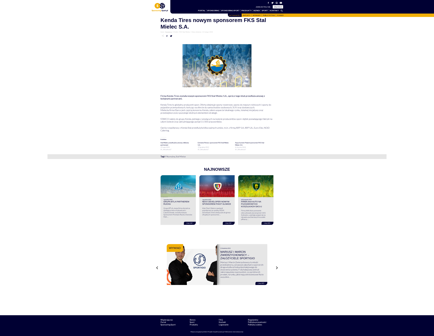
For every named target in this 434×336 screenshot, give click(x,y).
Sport (265, 10)
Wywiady (257, 15)
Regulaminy (253, 319)
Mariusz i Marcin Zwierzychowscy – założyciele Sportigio (237, 255)
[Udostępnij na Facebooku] (167, 36)
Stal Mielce (181, 156)
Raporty (246, 15)
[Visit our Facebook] (268, 3)
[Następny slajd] (277, 268)
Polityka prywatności (257, 322)
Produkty (246, 10)
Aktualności (235, 15)
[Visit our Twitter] (272, 3)
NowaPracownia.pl (218, 332)
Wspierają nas (166, 319)
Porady (280, 15)
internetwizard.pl (238, 332)
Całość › (189, 223)
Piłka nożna (170, 156)
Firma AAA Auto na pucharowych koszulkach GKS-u (251, 204)
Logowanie (224, 324)
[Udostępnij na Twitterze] (171, 36)
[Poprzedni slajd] (157, 268)
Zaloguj (278, 7)
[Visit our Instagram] (277, 3)
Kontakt (274, 10)
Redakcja (168, 32)
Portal (201, 10)
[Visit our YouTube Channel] (281, 3)
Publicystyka (269, 15)
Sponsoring (213, 10)
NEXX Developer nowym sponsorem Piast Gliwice (216, 203)
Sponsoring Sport (230, 10)
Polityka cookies (255, 324)
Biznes (257, 10)
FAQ (221, 319)
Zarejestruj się (263, 7)
